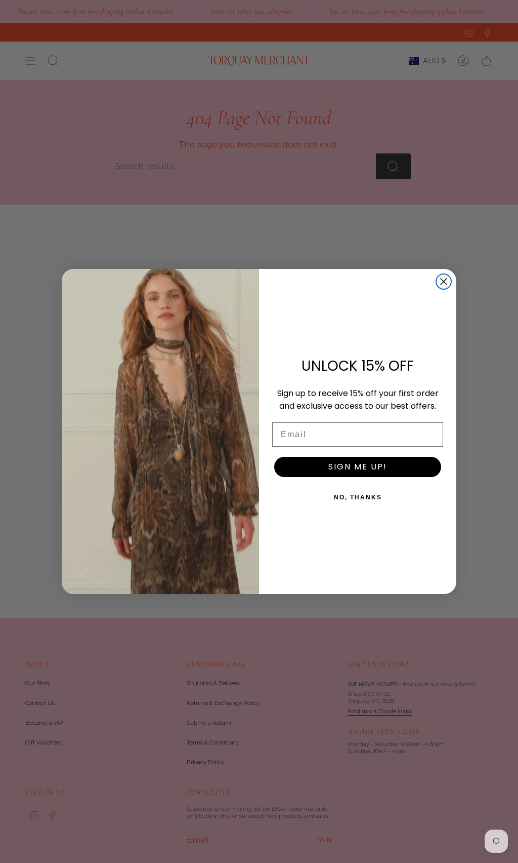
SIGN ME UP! (357, 467)
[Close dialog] (443, 281)
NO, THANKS (358, 497)
